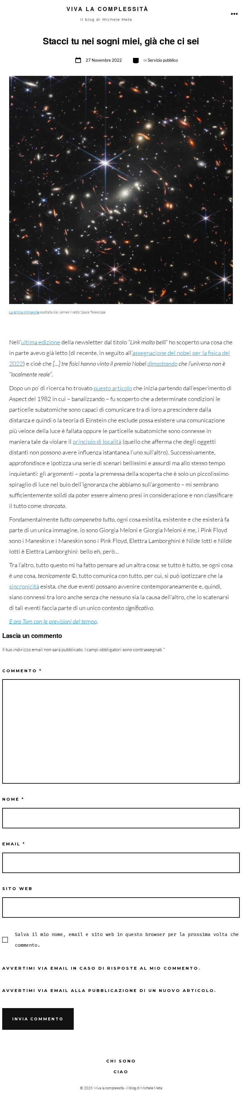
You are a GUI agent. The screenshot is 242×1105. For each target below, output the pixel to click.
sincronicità (24, 586)
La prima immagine (24, 312)
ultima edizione (40, 342)
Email (13, 844)
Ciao (121, 1071)
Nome (13, 799)
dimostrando (162, 363)
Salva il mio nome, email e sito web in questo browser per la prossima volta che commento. (127, 939)
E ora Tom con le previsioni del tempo (53, 621)
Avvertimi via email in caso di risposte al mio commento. (101, 968)
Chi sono (121, 1061)
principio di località (97, 441)
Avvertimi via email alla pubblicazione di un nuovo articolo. (109, 990)
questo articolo (113, 388)
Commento (22, 670)
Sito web (17, 888)
